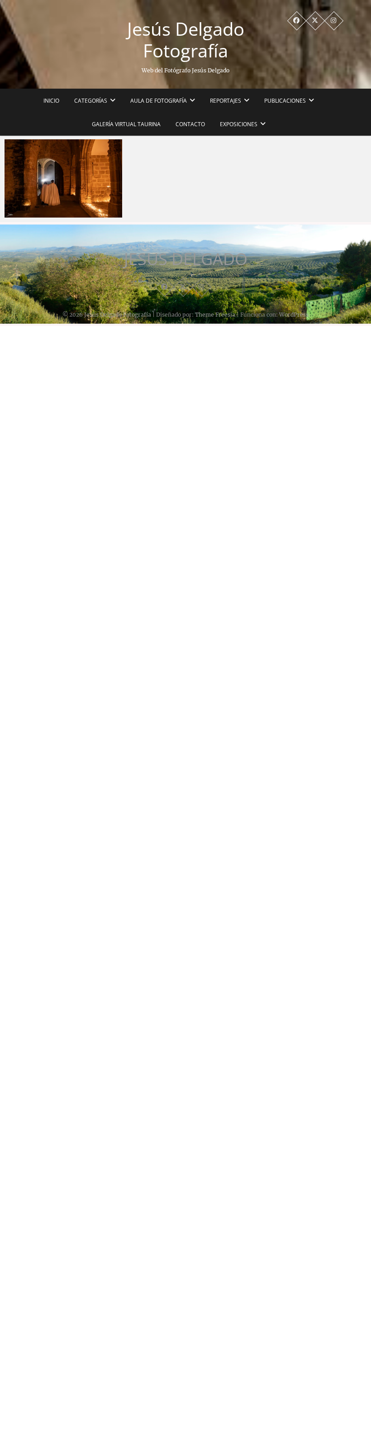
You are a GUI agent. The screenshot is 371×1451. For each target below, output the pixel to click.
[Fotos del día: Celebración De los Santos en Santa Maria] (63, 178)
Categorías (90, 100)
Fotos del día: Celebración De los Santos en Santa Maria (61, 208)
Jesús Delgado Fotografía (185, 40)
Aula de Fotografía (158, 100)
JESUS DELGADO (185, 259)
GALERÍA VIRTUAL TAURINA (126, 124)
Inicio (51, 100)
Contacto (190, 124)
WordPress (294, 314)
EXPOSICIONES (238, 124)
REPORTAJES (225, 100)
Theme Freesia (215, 314)
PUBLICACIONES (285, 100)
